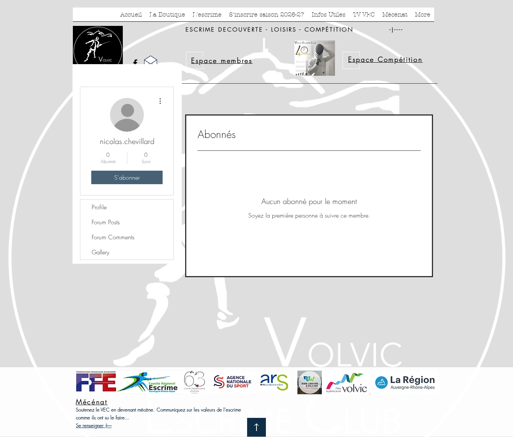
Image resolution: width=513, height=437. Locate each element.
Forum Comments (113, 237)
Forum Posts (106, 222)
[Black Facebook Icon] (135, 63)
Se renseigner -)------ (94, 425)
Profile (99, 207)
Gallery (100, 252)
